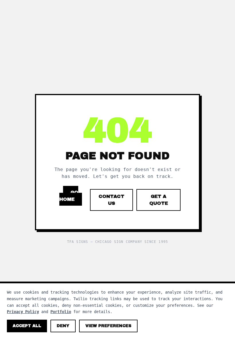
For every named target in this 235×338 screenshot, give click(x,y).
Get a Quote (158, 200)
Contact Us (111, 200)
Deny (63, 326)
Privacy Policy (23, 311)
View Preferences (108, 326)
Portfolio (60, 311)
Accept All (27, 326)
